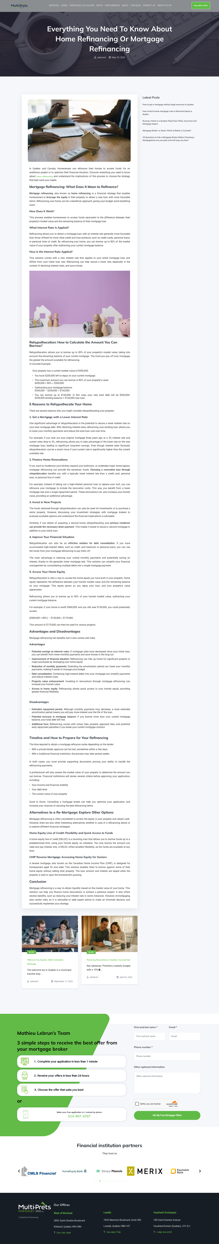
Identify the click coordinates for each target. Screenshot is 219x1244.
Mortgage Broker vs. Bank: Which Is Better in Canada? (167, 130)
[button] (19, 1171)
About (125, 5)
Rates (99, 5)
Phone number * (143, 1047)
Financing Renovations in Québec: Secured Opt (108, 960)
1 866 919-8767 (164, 1232)
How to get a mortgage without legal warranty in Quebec (168, 104)
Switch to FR (164, 5)
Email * (173, 1027)
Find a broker (112, 5)
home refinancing (44, 176)
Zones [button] (64, 5)
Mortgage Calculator (82, 5)
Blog (31, 952)
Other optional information (149, 1066)
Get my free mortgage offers (167, 1115)
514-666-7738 (114, 1232)
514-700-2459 (64, 1233)
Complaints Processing (28, 1217)
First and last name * (145, 1027)
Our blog (136, 5)
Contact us (149, 5)
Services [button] (54, 5)
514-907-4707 (201, 5)
